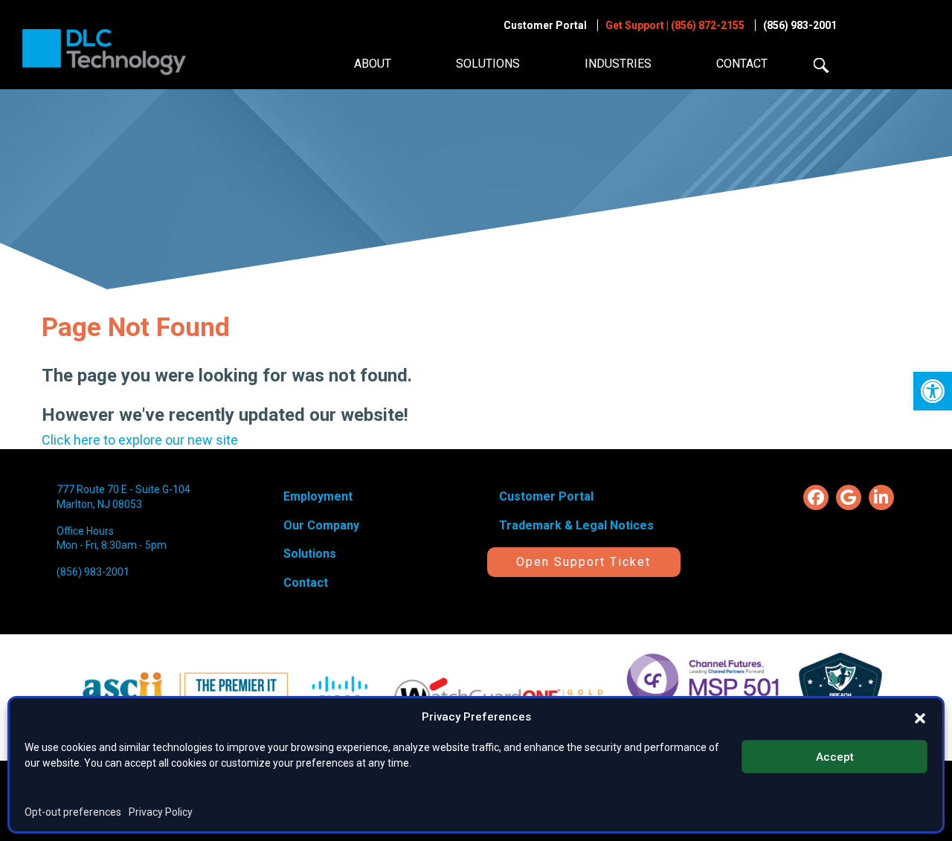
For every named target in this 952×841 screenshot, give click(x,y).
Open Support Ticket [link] (583, 562)
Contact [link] (742, 64)
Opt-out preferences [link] (73, 812)
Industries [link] (618, 64)
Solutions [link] (488, 64)
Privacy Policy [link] (161, 812)
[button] (920, 716)
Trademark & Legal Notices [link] (576, 525)
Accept (835, 756)
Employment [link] (318, 496)
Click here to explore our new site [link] (140, 440)
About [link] (372, 64)
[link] (932, 391)
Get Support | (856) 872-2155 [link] (674, 25)
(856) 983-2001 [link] (800, 25)
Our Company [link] (321, 525)
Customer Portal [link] (545, 25)
